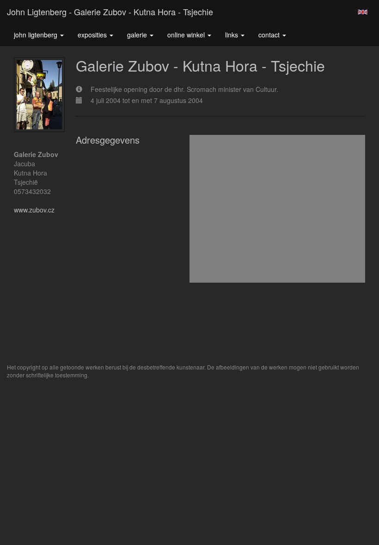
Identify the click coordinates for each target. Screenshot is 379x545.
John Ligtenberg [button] (36, 34)
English (362, 12)
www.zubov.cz (34, 209)
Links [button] (232, 34)
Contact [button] (269, 34)
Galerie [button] (138, 34)
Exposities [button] (93, 34)
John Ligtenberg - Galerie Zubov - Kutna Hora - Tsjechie (110, 12)
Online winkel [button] (187, 34)
